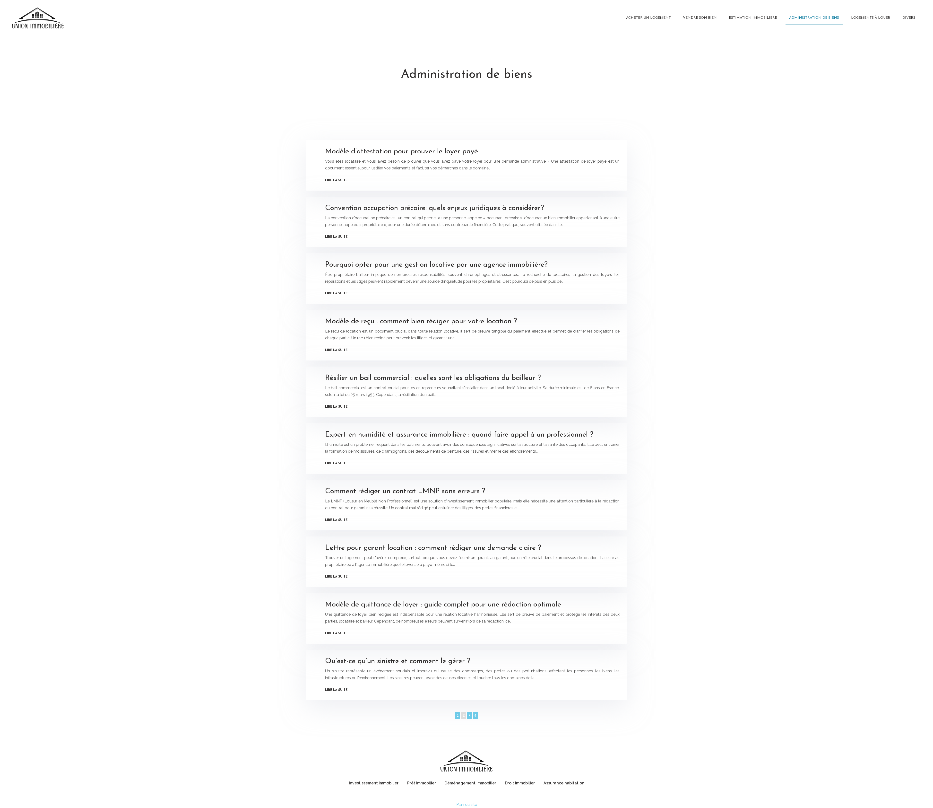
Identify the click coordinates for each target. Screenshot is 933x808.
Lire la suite (336, 180)
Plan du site (466, 804)
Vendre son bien (700, 18)
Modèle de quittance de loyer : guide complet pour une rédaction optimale (443, 604)
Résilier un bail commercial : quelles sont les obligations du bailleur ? (433, 378)
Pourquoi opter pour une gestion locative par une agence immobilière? (436, 265)
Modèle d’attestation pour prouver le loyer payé (401, 151)
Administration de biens (814, 18)
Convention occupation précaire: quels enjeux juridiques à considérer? (434, 208)
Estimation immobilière (753, 18)
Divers (908, 18)
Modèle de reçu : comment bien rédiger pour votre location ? (421, 321)
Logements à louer (870, 18)
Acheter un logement (648, 18)
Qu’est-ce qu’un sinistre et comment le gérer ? (397, 661)
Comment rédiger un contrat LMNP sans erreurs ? (405, 491)
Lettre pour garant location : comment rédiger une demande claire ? (433, 548)
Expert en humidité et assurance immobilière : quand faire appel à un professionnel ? (459, 435)
